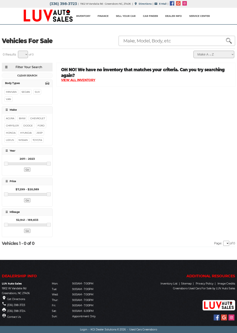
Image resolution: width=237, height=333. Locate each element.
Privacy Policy (204, 283)
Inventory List (169, 283)
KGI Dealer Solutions (103, 329)
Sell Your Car (126, 16)
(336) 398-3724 (16, 311)
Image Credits (226, 283)
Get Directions (16, 299)
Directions (143, 3)
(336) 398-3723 (63, 4)
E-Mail (160, 3)
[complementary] (226, 322)
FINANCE (103, 16)
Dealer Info (173, 16)
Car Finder (150, 16)
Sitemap (186, 283)
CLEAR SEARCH (27, 75)
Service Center (199, 16)
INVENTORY (83, 16)
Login (83, 329)
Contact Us (14, 317)
